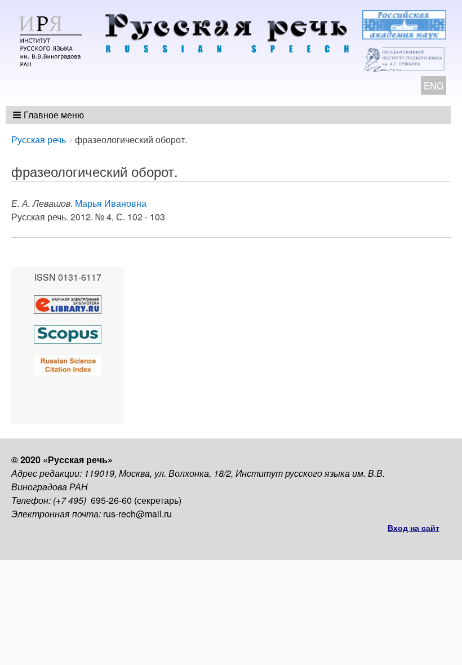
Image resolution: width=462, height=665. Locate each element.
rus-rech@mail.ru (137, 513)
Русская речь (38, 139)
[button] (49, 115)
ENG (433, 85)
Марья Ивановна (110, 203)
